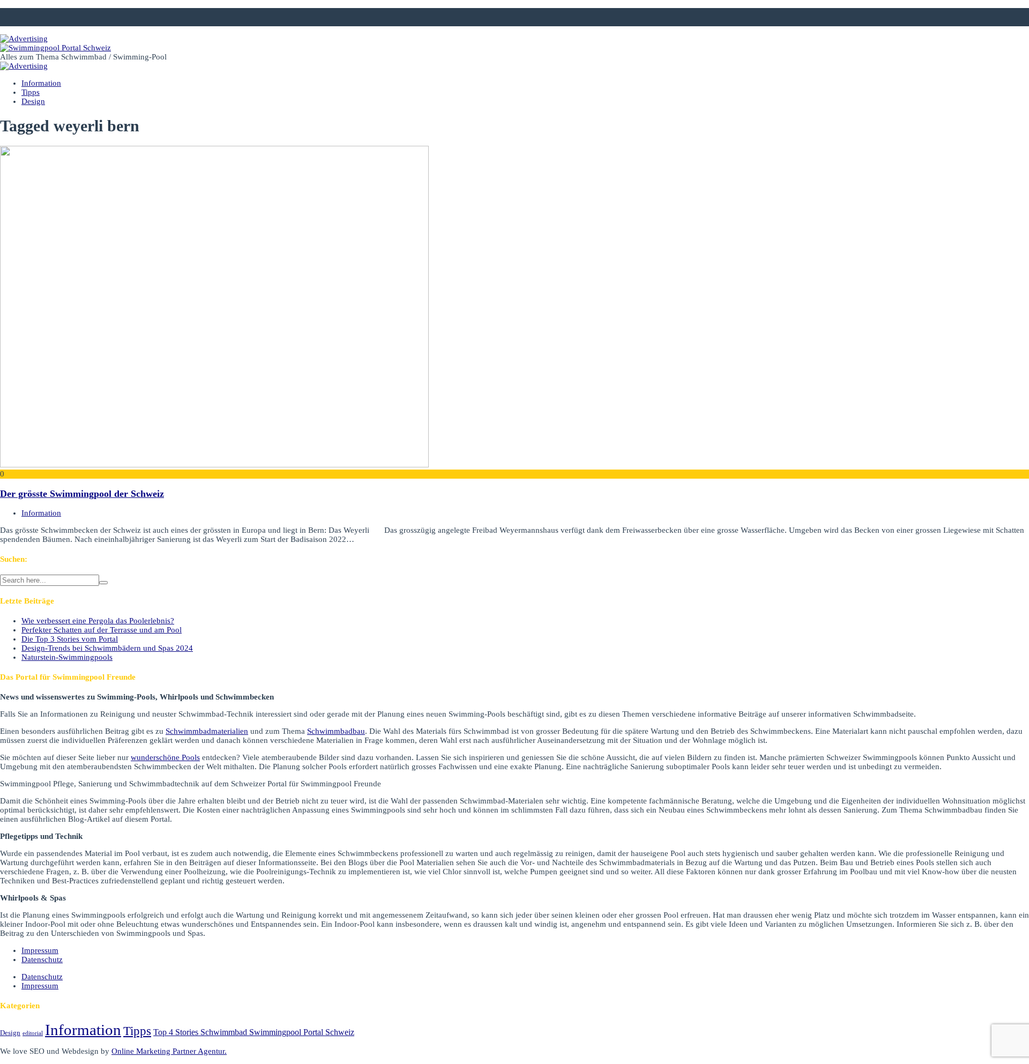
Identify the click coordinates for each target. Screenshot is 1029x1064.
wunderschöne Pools (165, 757)
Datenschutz (42, 959)
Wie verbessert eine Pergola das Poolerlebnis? (97, 620)
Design (33, 101)
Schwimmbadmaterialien (207, 731)
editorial (33, 1033)
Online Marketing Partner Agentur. (169, 1051)
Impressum (39, 950)
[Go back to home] (55, 47)
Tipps (30, 92)
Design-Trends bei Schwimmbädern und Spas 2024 (107, 648)
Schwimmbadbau (336, 731)
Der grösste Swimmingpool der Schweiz (82, 493)
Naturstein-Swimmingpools (67, 657)
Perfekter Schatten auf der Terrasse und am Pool (101, 630)
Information (41, 83)
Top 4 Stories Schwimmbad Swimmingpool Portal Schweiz (253, 1032)
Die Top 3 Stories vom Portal (69, 639)
